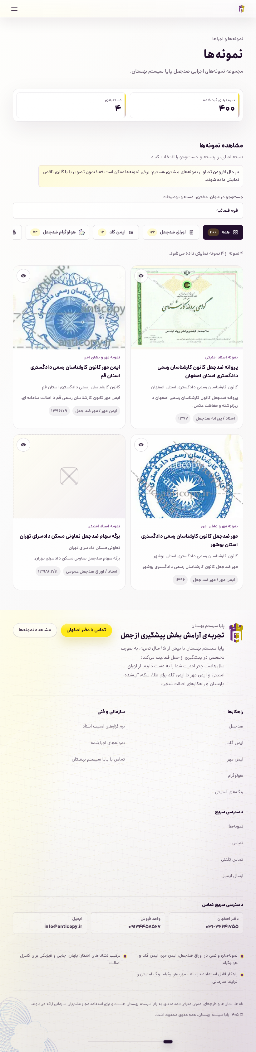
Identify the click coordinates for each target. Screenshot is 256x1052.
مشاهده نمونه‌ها (35, 630)
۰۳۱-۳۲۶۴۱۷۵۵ (221, 926)
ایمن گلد (235, 743)
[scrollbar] (128, 1041)
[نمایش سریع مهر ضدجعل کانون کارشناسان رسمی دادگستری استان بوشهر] (141, 445)
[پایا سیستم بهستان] (242, 8)
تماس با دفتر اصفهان (86, 630)
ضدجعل (236, 726)
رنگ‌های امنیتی (229, 792)
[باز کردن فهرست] (14, 8)
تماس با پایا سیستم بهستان (98, 759)
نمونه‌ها (236, 826)
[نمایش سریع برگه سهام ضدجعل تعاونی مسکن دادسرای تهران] (23, 445)
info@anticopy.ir (63, 926)
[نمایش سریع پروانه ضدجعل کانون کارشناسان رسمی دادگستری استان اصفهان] (141, 276)
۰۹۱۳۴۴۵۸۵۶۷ (144, 926)
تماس (237, 843)
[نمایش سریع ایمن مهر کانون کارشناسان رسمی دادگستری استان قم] (23, 276)
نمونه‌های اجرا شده (108, 743)
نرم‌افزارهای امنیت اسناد (103, 726)
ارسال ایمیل (232, 876)
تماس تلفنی (232, 859)
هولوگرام (235, 775)
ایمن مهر (235, 759)
